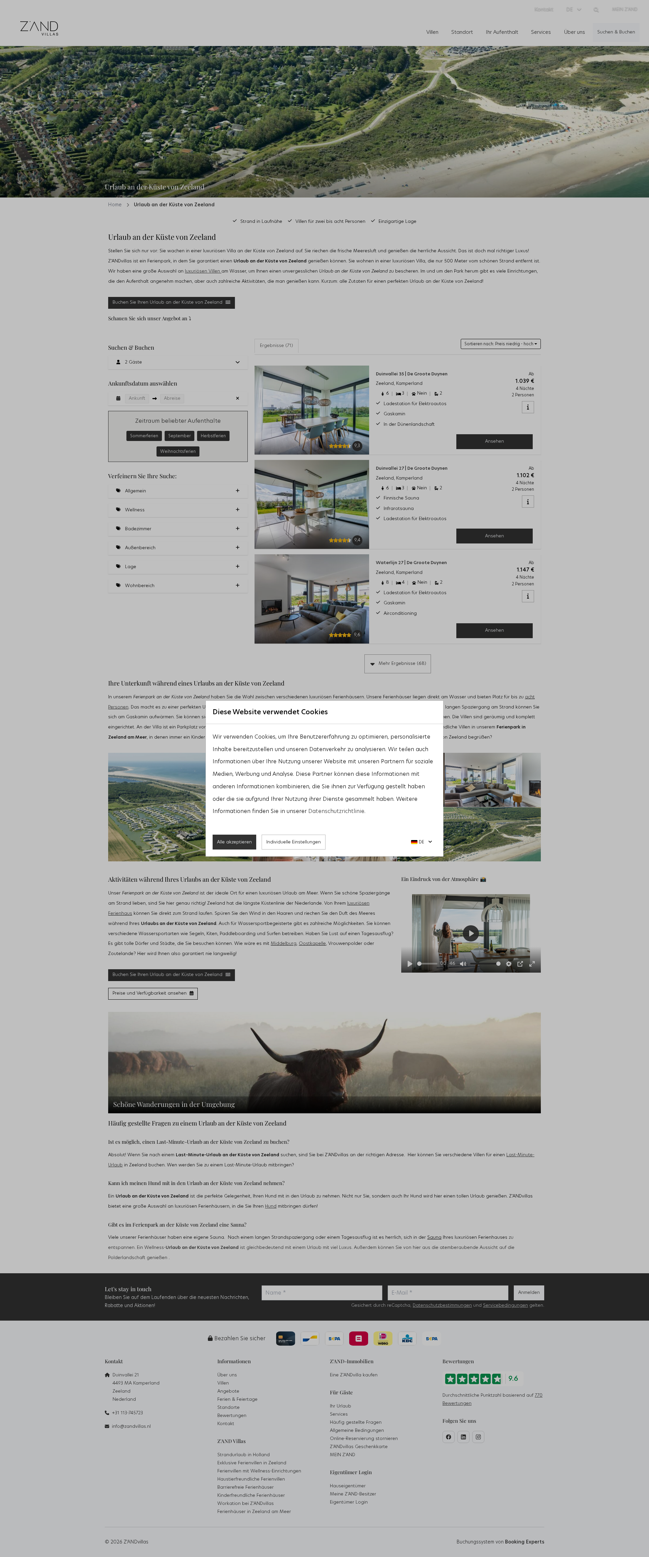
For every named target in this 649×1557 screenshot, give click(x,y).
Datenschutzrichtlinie (336, 811)
